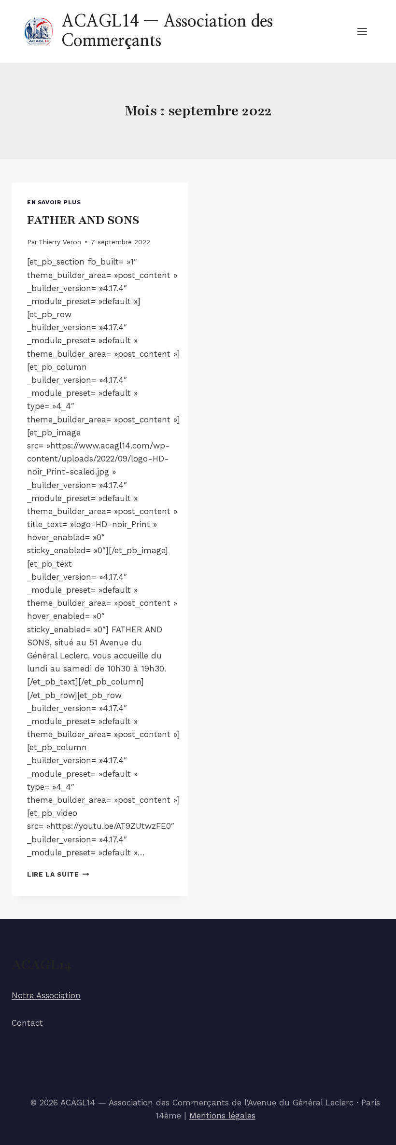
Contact (27, 1023)
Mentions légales (222, 1115)
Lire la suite (58, 874)
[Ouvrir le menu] (362, 31)
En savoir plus (54, 202)
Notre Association (46, 995)
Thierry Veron (60, 242)
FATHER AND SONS (83, 220)
